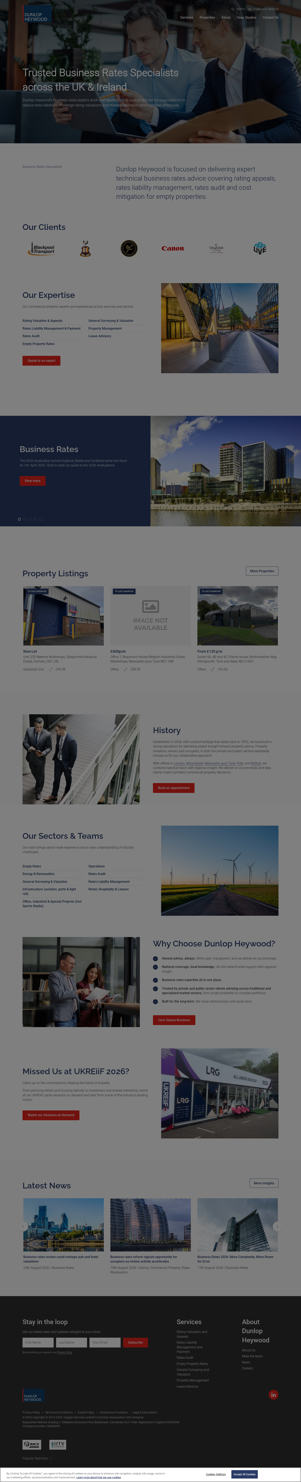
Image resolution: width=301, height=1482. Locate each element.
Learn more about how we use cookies (98, 1477)
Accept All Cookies (245, 1474)
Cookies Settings (216, 1474)
